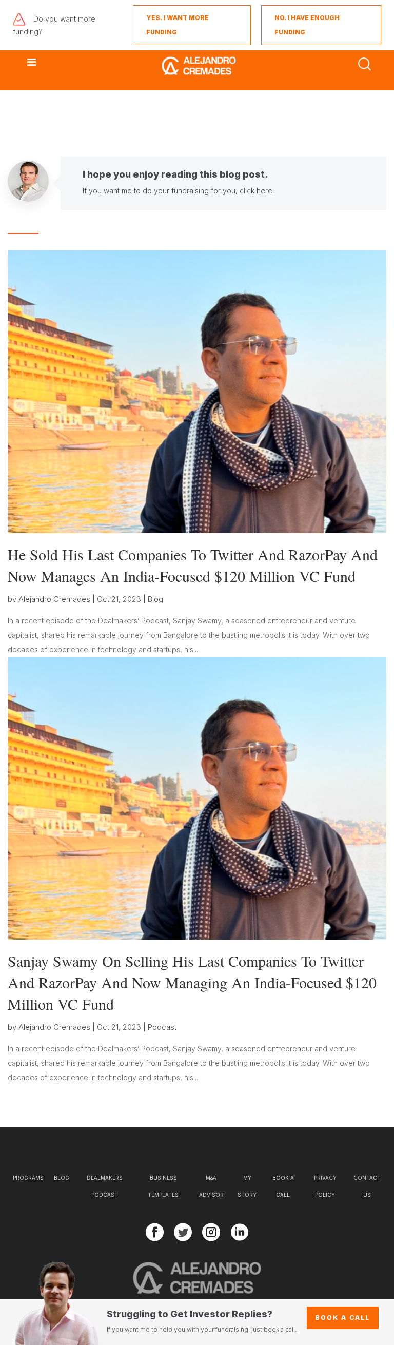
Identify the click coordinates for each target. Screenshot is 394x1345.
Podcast (162, 1027)
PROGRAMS (28, 1178)
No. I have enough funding (307, 25)
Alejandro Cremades (54, 599)
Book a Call (342, 1317)
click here (256, 190)
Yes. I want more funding (177, 25)
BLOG (61, 1178)
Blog (155, 599)
